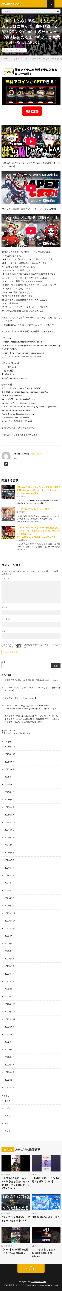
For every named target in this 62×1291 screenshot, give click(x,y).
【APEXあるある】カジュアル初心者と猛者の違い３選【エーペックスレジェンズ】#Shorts (15, 1183)
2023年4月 (9, 974)
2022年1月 (9, 1087)
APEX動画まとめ (38, 1282)
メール (6, 619)
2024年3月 (9, 890)
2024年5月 (9, 875)
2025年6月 (9, 784)
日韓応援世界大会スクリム (46, 1217)
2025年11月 (10, 746)
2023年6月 (9, 958)
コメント (5, 579)
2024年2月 (9, 898)
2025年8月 (9, 769)
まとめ (21, 50)
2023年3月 (9, 981)
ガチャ (7, 1116)
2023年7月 (9, 951)
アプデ (7, 1108)
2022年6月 (9, 1049)
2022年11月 (10, 1011)
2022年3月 (9, 1072)
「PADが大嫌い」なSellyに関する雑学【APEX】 (46, 1180)
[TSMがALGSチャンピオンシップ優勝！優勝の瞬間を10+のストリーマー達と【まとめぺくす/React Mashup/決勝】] (8, 492)
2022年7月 (9, 1042)
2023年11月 (10, 921)
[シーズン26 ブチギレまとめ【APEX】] (8, 514)
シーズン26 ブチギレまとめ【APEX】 (34, 509)
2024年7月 (9, 860)
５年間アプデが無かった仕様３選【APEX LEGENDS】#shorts (31, 680)
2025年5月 (9, 792)
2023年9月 (9, 936)
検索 (3, 662)
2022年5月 (9, 1057)
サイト (4, 631)
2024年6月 (9, 868)
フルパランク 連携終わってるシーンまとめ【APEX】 (16, 1219)
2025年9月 (9, 762)
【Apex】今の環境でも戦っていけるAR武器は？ (15, 1251)
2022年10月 (10, 1019)
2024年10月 (10, 837)
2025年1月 (9, 815)
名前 (5, 607)
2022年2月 (9, 1080)
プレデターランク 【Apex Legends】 (21, 698)
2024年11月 (10, 830)
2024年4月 (9, 883)
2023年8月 (9, 943)
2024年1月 (9, 905)
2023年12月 (10, 913)
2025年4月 (9, 799)
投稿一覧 (35, 454)
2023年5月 (9, 966)
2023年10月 (10, 928)
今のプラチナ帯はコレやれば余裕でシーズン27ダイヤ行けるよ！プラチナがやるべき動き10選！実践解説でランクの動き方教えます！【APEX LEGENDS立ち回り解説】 (32, 719)
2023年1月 (9, 996)
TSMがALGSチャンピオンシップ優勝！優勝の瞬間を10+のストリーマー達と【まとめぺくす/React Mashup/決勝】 (38, 490)
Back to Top (31, 1269)
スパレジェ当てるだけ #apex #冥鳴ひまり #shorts (43, 1253)
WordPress (52, 1285)
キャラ (7, 1123)
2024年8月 (9, 852)
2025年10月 (10, 754)
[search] (58, 11)
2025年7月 (9, 777)
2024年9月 (9, 845)
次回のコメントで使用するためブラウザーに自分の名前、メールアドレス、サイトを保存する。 (31, 646)
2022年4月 (9, 1065)
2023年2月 (9, 989)
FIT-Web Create (28, 1285)
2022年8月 (9, 1034)
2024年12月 (10, 822)
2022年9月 (9, 1027)
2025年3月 (9, 807)
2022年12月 (10, 1004)
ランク (7, 1131)
